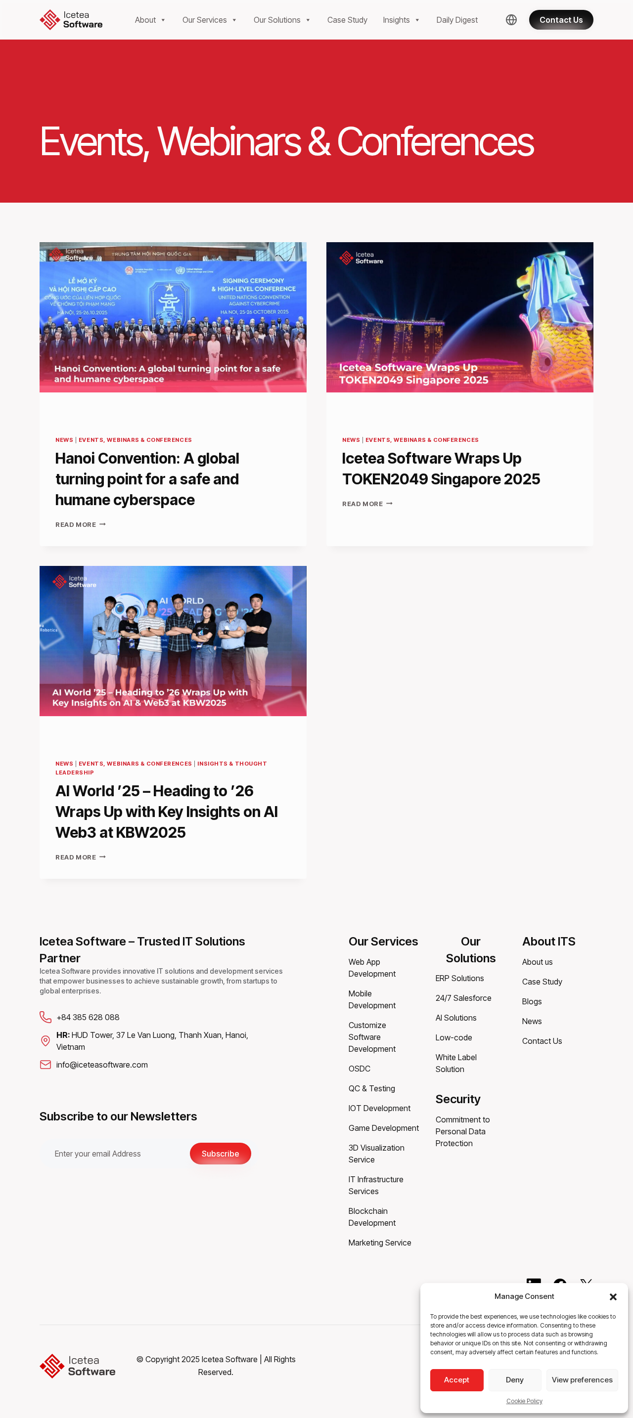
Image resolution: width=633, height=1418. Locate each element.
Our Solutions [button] (277, 20)
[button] (613, 1296)
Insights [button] (396, 20)
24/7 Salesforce (464, 998)
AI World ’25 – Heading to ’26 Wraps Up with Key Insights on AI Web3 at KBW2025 (166, 811)
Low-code (454, 1037)
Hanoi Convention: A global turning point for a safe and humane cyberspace (147, 479)
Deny (515, 1379)
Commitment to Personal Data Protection (463, 1131)
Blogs (532, 1001)
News (64, 439)
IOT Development (379, 1108)
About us (537, 962)
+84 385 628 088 (88, 1017)
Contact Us (542, 1041)
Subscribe (220, 1154)
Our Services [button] (204, 20)
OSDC (359, 1069)
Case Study (347, 20)
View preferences (582, 1379)
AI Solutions (456, 1018)
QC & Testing (372, 1088)
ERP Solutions (460, 978)
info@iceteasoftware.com (102, 1065)
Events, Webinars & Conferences (135, 439)
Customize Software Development (372, 1037)
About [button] (145, 20)
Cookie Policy (524, 1401)
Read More (80, 524)
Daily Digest (457, 20)
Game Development (384, 1128)
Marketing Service (380, 1242)
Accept (456, 1379)
